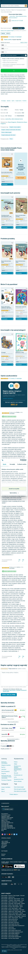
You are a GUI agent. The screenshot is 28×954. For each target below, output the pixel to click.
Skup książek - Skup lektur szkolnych (10, 922)
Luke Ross (3, 769)
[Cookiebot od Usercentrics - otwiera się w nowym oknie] (20, 460)
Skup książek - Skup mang (7, 927)
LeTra (15, 777)
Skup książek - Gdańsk (17, 913)
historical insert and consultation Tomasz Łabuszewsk (6, 777)
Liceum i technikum (5, 787)
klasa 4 (3, 791)
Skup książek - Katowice (18, 909)
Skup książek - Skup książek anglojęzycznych (12, 932)
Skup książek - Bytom (21, 914)
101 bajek (3, 352)
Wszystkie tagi (4, 824)
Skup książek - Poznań (6, 906)
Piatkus (15, 761)
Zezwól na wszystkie (14, 488)
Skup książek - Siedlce (19, 903)
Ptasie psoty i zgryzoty (21, 306)
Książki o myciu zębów (15, 127)
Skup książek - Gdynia (6, 913)
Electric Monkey (18, 781)
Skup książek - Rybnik (6, 905)
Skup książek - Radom (17, 905)
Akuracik (16, 773)
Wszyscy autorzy (5, 821)
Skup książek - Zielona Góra (7, 897)
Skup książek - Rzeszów (7, 895)
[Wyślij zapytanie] (26, 6)
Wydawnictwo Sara (18, 779)
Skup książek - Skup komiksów (8, 928)
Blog (2, 830)
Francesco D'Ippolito (6, 780)
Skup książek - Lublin (16, 908)
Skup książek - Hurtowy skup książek (10, 938)
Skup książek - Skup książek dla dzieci (10, 924)
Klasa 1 (3, 789)
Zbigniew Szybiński (5, 765)
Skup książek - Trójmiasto (7, 900)
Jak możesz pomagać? (4, 845)
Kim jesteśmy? (4, 813)
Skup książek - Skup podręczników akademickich (12, 925)
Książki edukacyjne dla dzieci (8, 135)
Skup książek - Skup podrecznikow (9, 919)
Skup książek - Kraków (6, 909)
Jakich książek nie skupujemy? (5, 843)
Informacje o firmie (5, 815)
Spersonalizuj (13, 492)
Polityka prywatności (6, 818)
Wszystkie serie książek (7, 825)
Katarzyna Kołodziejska (4, 762)
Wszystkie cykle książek (7, 826)
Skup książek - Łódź (6, 908)
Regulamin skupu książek (7, 817)
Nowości (3, 854)
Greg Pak (3, 773)
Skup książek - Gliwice (20, 911)
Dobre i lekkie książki (6, 132)
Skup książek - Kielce (6, 917)
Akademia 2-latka (20, 352)
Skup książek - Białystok (20, 916)
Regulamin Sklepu (5, 816)
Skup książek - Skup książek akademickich (11, 936)
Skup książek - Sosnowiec (7, 903)
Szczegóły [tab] (12, 464)
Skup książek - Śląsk (6, 901)
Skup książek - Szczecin (17, 901)
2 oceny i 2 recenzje (15, 37)
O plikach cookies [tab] (21, 464)
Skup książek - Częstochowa (8, 914)
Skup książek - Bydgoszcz (7, 916)
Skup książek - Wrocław (19, 895)
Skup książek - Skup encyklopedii (9, 920)
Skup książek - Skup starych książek (9, 935)
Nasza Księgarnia (12, 122)
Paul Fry (3, 767)
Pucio (11, 138)
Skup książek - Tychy (19, 898)
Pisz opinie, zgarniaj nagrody (8, 828)
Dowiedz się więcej (8, 398)
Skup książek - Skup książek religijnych (10, 933)
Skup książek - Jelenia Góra (7, 911)
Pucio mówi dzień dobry (11, 149)
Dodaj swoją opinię (8, 694)
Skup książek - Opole (18, 906)
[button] (7, 809)
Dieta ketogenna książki (19, 789)
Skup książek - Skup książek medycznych (11, 930)
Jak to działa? (4, 841)
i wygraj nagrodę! (12, 39)
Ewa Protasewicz (5, 771)
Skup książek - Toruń (19, 900)
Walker (15, 764)
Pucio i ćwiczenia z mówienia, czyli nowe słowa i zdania (6, 307)
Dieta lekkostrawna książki (20, 791)
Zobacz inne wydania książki (7, 30)
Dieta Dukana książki (19, 787)
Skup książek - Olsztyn (17, 917)
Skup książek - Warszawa (7, 898)
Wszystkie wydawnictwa (7, 822)
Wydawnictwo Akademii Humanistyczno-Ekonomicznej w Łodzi (18, 768)
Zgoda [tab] (4, 464)
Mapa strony (4, 820)
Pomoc (3, 847)
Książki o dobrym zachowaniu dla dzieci (11, 129)
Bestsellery (4, 829)
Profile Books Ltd (18, 775)
